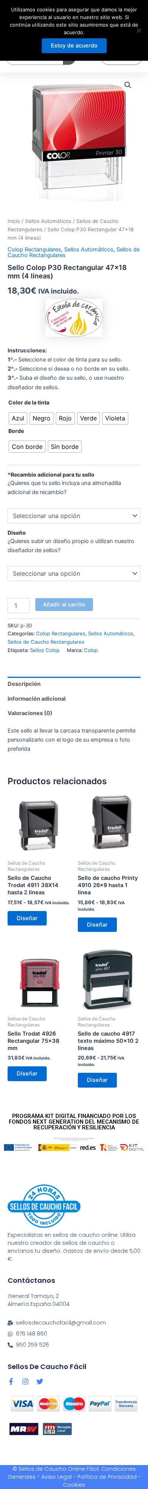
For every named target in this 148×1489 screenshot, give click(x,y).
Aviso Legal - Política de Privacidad (89, 1477)
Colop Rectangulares (34, 249)
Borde (16, 431)
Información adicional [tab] (37, 698)
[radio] (18, 418)
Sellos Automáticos (48, 221)
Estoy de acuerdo (74, 45)
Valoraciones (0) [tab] (30, 713)
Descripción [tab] (24, 684)
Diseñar (27, 918)
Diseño (17, 532)
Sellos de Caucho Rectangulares (46, 642)
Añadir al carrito (64, 604)
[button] (128, 85)
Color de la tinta (28, 402)
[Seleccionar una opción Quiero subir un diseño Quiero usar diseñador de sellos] (74, 573)
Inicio (14, 221)
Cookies (74, 1485)
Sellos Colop (45, 650)
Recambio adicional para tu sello (51, 474)
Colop (91, 650)
